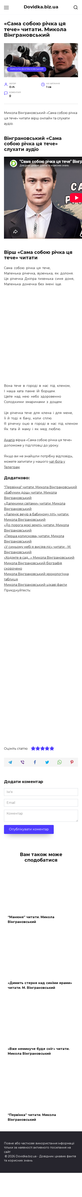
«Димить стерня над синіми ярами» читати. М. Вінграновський (40, 985)
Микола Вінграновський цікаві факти (35, 585)
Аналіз (9, 440)
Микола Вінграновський (26, 69)
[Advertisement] (41, 335)
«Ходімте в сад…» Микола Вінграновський (39, 557)
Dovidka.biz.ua (41, 7)
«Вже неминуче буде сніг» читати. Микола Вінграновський (38, 1051)
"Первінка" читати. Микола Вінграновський (40, 487)
